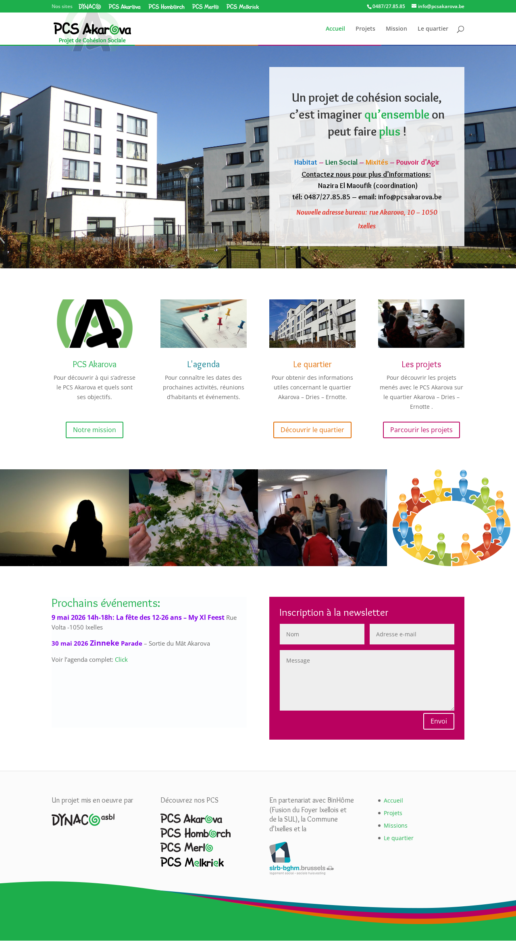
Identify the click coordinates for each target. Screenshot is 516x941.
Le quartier (433, 29)
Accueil (335, 29)
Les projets (421, 364)
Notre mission (94, 429)
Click (121, 659)
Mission (396, 29)
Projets (365, 29)
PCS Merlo (205, 6)
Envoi (439, 721)
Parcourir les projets (421, 429)
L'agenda (203, 364)
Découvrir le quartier (312, 429)
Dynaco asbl (90, 6)
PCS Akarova (124, 6)
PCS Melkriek (242, 6)
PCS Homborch (166, 6)
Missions (396, 825)
